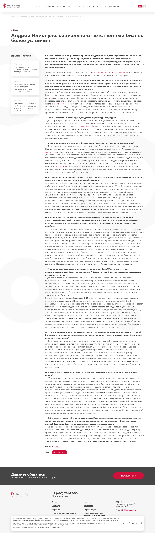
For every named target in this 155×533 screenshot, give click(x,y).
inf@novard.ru (129, 510)
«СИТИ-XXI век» (62, 104)
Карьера (61, 6)
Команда (49, 6)
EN (144, 6)
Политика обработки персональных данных (94, 514)
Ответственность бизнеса (81, 6)
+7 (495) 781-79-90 (65, 493)
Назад (16, 30)
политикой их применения (50, 527)
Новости (101, 6)
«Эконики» (50, 152)
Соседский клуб (85, 126)
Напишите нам (128, 476)
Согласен (133, 523)
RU (140, 6)
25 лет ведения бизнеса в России (109, 72)
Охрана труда (90, 509)
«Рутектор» (60, 166)
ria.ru (57, 447)
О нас (39, 6)
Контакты (114, 6)
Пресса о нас (59, 452)
